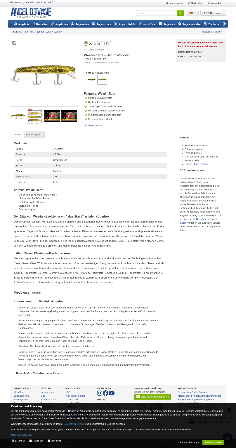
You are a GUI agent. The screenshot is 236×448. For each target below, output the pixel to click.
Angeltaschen (200, 396)
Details (17, 134)
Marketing (56, 440)
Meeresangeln (185, 396)
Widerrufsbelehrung (75, 396)
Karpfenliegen (214, 396)
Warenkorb (217, 3)
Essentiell (20, 440)
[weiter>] (219, 31)
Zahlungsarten (21, 399)
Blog (43, 396)
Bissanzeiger (184, 392)
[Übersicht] (207, 31)
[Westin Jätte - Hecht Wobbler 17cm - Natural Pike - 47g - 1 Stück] (18, 116)
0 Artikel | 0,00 (213, 13)
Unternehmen (47, 392)
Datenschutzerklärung (75, 424)
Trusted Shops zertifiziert (197, 164)
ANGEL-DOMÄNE (32, 12)
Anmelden (30, 2)
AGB (67, 392)
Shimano (203, 392)
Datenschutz (71, 399)
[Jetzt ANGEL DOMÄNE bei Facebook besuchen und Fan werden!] (100, 395)
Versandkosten (21, 396)
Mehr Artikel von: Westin (94, 50)
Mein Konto (176, 3)
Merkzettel (196, 3)
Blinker (195, 392)
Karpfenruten (184, 399)
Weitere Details (94, 125)
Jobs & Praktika (48, 399)
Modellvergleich (34, 134)
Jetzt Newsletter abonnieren (155, 397)
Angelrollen (197, 399)
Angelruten (208, 399)
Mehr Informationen (21, 435)
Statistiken (37, 440)
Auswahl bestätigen (190, 442)
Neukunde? (47, 2)
